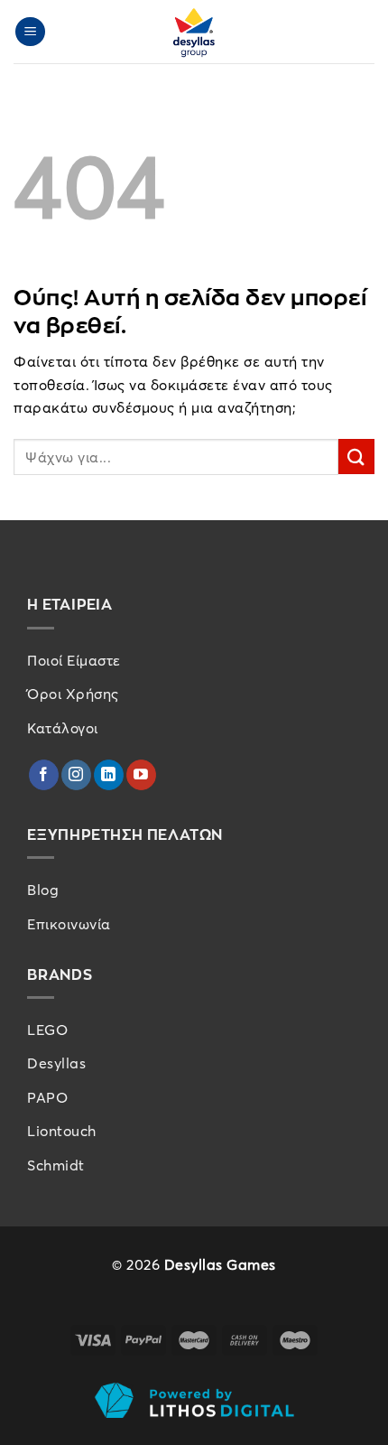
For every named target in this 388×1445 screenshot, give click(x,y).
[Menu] (30, 32)
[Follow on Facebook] (44, 775)
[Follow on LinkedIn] (109, 775)
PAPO (47, 1097)
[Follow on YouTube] (141, 775)
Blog (43, 890)
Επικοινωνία (69, 924)
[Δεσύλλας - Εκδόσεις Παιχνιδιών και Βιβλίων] (194, 31)
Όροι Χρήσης (73, 694)
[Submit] (356, 456)
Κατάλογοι (62, 728)
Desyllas (56, 1063)
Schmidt (56, 1165)
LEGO (47, 1030)
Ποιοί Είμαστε (74, 660)
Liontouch (62, 1131)
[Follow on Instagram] (76, 775)
